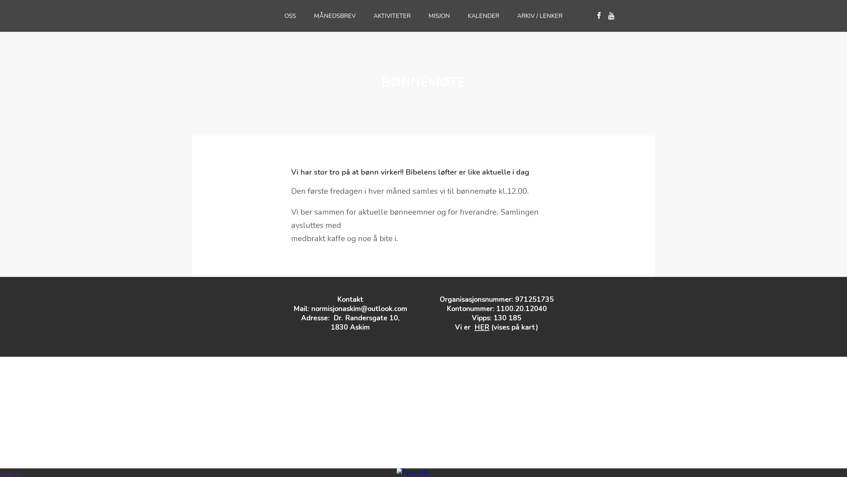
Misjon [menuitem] (439, 16)
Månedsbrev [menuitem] (335, 16)
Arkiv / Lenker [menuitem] (539, 16)
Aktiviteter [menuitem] (392, 16)
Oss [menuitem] (290, 16)
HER (481, 327)
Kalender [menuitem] (483, 16)
